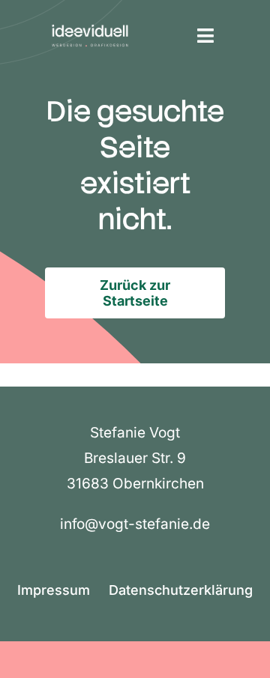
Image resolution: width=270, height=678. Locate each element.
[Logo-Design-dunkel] (90, 22)
